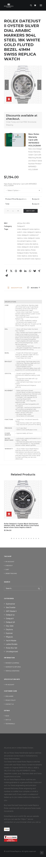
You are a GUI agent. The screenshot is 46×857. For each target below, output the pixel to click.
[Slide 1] (11, 538)
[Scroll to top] (42, 853)
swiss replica (33, 256)
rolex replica (22, 256)
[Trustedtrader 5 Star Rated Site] (10, 839)
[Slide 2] (14, 538)
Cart (7, 569)
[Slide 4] (19, 538)
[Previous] (6, 90)
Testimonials (10, 724)
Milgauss (9, 637)
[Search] (30, 5)
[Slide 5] (21, 538)
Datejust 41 (10, 615)
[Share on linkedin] (25, 271)
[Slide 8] (28, 538)
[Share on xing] (39, 271)
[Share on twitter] (11, 271)
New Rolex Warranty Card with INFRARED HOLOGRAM (20, 184)
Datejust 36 (10, 622)
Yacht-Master (11, 641)
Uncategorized (12, 652)
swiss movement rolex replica (28, 259)
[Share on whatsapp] (30, 271)
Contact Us (9, 704)
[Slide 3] (16, 538)
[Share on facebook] (6, 271)
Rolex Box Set (11, 648)
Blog (7, 716)
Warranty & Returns (13, 667)
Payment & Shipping (12, 663)
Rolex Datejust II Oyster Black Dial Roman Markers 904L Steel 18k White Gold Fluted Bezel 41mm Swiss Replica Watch (21, 526)
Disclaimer (9, 696)
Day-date (9, 626)
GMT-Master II (11, 611)
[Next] (39, 90)
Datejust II (21, 226)
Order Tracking (11, 573)
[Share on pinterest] (20, 271)
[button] (41, 5)
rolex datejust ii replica (32, 232)
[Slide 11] (36, 538)
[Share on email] (6, 275)
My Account (9, 561)
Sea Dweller (10, 607)
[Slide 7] (26, 538)
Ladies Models (11, 644)
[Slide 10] (33, 538)
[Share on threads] (16, 271)
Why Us (8, 720)
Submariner (10, 604)
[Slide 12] (38, 538)
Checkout (9, 565)
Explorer (9, 633)
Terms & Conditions (12, 671)
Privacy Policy (10, 700)
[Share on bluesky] (34, 271)
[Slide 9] (31, 538)
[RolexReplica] (23, 5)
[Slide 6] (24, 538)
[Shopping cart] (34, 5)
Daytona (9, 629)
